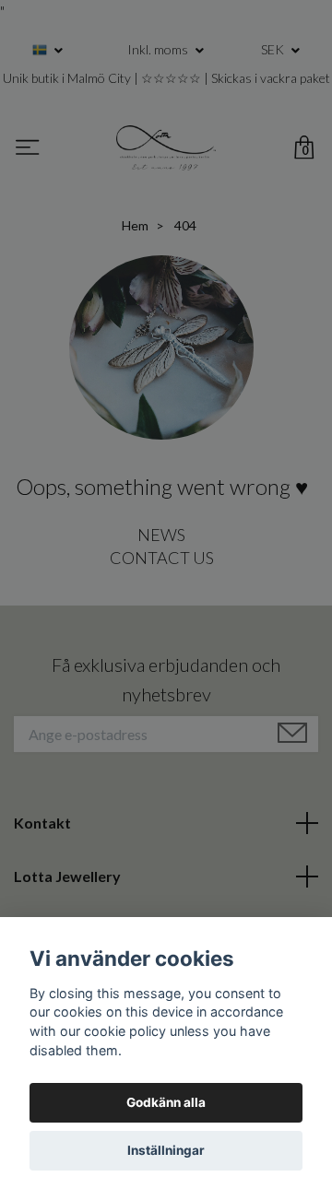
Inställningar (166, 1150)
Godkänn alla (166, 1102)
